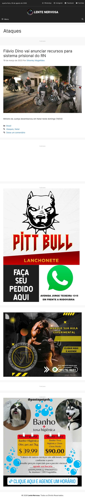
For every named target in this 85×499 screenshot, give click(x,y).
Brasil (8, 126)
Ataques (10, 129)
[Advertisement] (42, 162)
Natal (17, 129)
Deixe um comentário (15, 132)
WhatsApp (47, 3)
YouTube (81, 3)
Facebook (70, 3)
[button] (82, 19)
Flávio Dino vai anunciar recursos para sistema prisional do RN (37, 53)
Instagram (59, 3)
